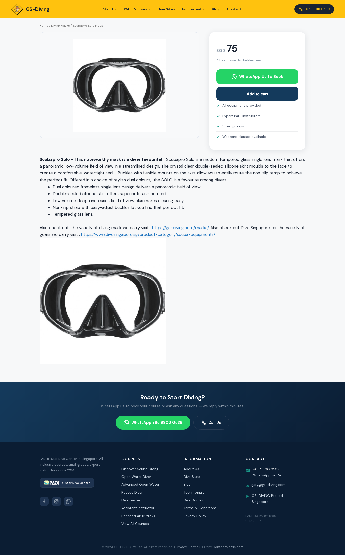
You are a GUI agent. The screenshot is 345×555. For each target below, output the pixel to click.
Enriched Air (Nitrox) (138, 516)
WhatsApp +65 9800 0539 (156, 422)
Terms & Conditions (200, 508)
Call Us (214, 422)
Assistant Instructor (137, 508)
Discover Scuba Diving (139, 469)
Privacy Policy (195, 516)
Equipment (192, 9)
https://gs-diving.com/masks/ (180, 227)
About (107, 9)
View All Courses (135, 523)
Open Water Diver (136, 476)
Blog (215, 9)
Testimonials (194, 492)
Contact (234, 9)
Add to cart (257, 93)
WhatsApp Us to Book (261, 76)
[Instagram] (56, 501)
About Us (191, 469)
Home (44, 26)
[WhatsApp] (68, 501)
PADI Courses (135, 9)
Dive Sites (166, 9)
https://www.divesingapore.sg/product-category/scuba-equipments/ (148, 234)
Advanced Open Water (140, 484)
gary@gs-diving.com (268, 484)
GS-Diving (38, 9)
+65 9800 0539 (317, 9)
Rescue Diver (132, 492)
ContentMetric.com (228, 547)
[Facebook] (44, 501)
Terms (194, 547)
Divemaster (130, 500)
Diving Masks (60, 26)
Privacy (181, 547)
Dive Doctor (194, 500)
